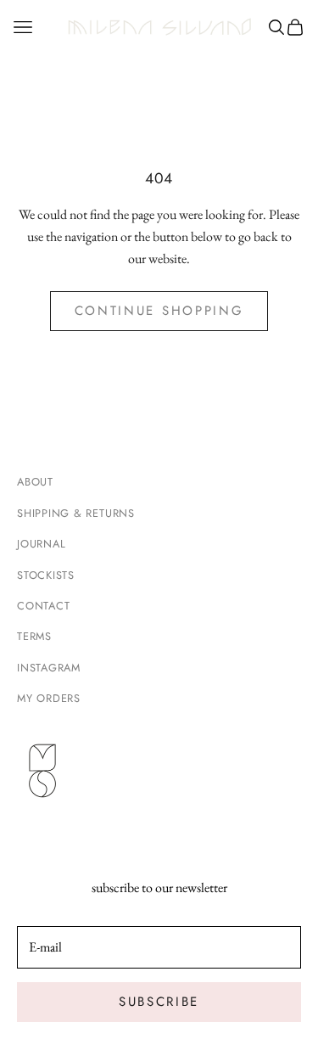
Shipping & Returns (76, 513)
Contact (43, 606)
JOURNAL (41, 544)
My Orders (49, 698)
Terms (34, 636)
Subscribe (159, 1001)
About (35, 482)
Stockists (46, 575)
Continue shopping (159, 310)
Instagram (49, 668)
